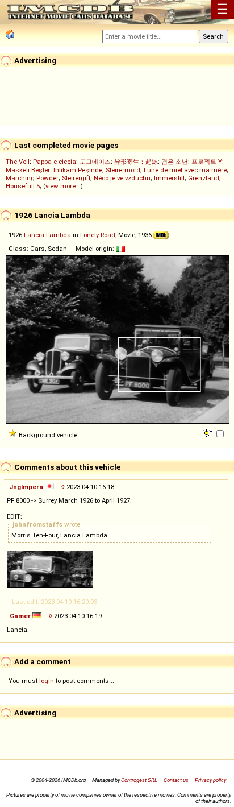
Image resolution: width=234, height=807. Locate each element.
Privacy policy (210, 780)
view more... (63, 186)
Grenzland (203, 178)
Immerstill (169, 178)
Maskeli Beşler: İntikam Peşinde (54, 170)
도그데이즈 (95, 161)
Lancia (34, 235)
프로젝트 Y (206, 161)
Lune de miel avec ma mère (185, 170)
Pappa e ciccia (54, 161)
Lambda (58, 235)
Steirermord (123, 170)
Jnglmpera (26, 487)
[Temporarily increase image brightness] (208, 432)
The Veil (18, 161)
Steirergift (76, 178)
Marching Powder (32, 178)
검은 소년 (174, 161)
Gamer (20, 616)
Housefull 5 (23, 186)
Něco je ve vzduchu (122, 178)
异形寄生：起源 (136, 161)
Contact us (176, 780)
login (46, 681)
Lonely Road (97, 235)
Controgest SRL (139, 780)
